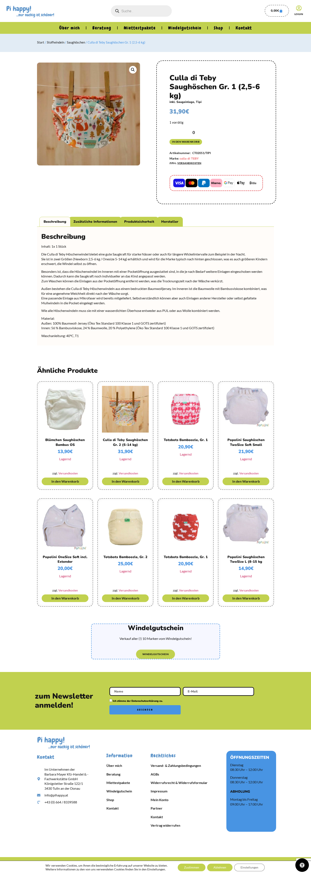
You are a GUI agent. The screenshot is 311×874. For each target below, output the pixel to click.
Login (298, 14)
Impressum (159, 791)
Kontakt (244, 28)
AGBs (155, 774)
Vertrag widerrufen (165, 825)
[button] (133, 70)
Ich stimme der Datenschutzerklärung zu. (138, 701)
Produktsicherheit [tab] (139, 221)
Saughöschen (76, 42)
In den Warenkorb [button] (65, 481)
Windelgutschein (184, 28)
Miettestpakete (140, 28)
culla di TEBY (189, 159)
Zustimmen (191, 867)
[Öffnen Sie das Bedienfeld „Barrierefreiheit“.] (302, 865)
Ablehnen (219, 867)
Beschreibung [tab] (55, 221)
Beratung (101, 28)
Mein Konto (159, 800)
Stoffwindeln (55, 42)
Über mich (69, 28)
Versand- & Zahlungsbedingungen (176, 765)
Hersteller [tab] (169, 221)
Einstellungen (249, 867)
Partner (156, 808)
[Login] (299, 8)
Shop (218, 28)
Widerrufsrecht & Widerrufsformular (179, 783)
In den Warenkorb (186, 141)
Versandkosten (189, 163)
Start (40, 42)
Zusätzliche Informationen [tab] (95, 221)
